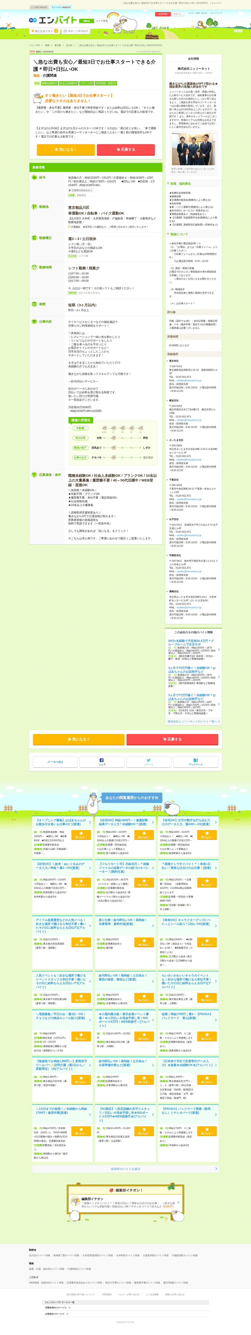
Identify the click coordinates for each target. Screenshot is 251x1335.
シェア (102, 764)
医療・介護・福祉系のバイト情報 (46, 1269)
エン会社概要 (152, 1294)
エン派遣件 (39, 7)
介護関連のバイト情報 (79, 1269)
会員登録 (163, 14)
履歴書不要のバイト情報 (147, 1282)
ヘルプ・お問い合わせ (197, 13)
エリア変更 (102, 21)
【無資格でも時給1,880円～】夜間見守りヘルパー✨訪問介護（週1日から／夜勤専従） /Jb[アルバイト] (61, 1064)
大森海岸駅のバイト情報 (156, 1255)
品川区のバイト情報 (39, 1255)
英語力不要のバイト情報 (118, 1282)
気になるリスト (46, 31)
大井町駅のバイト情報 (128, 1255)
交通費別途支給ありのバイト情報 (84, 1282)
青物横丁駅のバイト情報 (66, 1255)
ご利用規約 (106, 1294)
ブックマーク (196, 764)
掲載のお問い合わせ (175, 1294)
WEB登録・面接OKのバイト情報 (46, 1282)
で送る (55, 761)
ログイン (178, 14)
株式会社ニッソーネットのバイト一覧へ (192, 721)
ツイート (149, 764)
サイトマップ (216, 13)
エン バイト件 (61, 7)
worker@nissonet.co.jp (189, 380)
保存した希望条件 (78, 31)
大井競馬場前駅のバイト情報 (97, 1255)
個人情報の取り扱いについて (81, 1294)
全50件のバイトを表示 (125, 1168)
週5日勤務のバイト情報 (175, 1282)
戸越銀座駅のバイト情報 (185, 1255)
